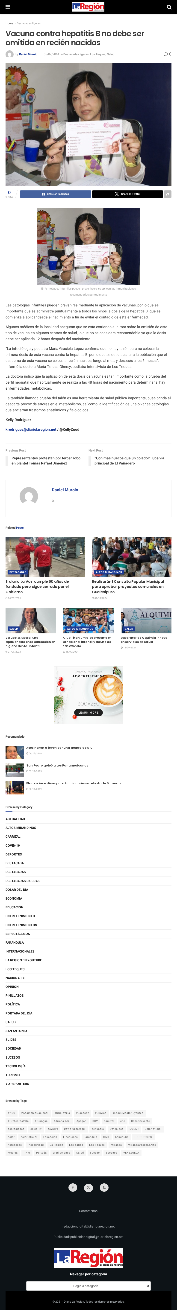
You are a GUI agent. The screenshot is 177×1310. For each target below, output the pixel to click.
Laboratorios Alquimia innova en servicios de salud (144, 639)
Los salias (76, 1145)
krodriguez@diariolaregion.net (31, 429)
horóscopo (15, 1145)
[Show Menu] (8, 7)
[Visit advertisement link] (88, 695)
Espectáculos (18, 933)
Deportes (14, 854)
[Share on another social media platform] (167, 194)
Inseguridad (36, 1145)
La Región (56, 1145)
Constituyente (140, 1121)
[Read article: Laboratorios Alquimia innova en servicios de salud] (146, 620)
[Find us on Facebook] (72, 1187)
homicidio (122, 1137)
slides (11, 1039)
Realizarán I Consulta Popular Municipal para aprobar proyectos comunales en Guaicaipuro (128, 587)
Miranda (116, 1145)
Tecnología (16, 1066)
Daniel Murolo (28, 54)
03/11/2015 (35, 771)
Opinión (12, 986)
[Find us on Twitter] (88, 1188)
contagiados (16, 1129)
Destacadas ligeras (29, 23)
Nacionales (15, 978)
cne (122, 1121)
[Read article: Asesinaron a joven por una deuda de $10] (15, 752)
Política (13, 1004)
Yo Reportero (17, 1083)
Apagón (81, 1121)
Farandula (15, 942)
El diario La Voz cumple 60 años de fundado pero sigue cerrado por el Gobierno (37, 587)
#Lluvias (100, 1113)
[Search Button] (169, 6)
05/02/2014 (51, 54)
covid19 (53, 1129)
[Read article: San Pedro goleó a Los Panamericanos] (15, 770)
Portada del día (19, 1013)
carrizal (109, 1121)
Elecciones (70, 1137)
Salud (110, 54)
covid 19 (36, 1129)
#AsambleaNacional (34, 1113)
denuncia (98, 1129)
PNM (27, 1153)
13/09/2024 (129, 647)
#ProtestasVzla (18, 1121)
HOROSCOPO (143, 1137)
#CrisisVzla (62, 1113)
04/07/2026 (14, 598)
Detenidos (117, 1129)
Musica (13, 1153)
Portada (41, 1153)
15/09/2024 (72, 651)
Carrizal (13, 836)
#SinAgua (41, 1121)
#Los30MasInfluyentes (127, 1113)
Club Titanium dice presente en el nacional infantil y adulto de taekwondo (87, 641)
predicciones (61, 1153)
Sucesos (13, 1057)
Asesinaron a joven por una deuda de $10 (59, 747)
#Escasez (82, 1113)
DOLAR (134, 1129)
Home (9, 23)
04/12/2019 (35, 753)
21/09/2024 (14, 651)
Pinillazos (15, 995)
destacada (15, 863)
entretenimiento (20, 916)
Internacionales (20, 951)
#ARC (11, 1113)
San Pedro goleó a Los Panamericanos (57, 765)
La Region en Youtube (24, 960)
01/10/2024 (100, 598)
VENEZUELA (131, 1153)
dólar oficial (29, 1137)
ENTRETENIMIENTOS (21, 925)
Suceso (95, 1153)
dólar (11, 1137)
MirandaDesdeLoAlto (142, 1145)
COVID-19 (13, 845)
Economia (14, 898)
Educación (14, 907)
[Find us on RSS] (104, 1187)
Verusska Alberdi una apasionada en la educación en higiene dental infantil (30, 641)
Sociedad (13, 1048)
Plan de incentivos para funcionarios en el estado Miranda (73, 783)
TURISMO (13, 1075)
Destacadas (18, 572)
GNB (106, 1137)
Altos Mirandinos (109, 572)
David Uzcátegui (75, 1129)
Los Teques (98, 54)
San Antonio (16, 1031)
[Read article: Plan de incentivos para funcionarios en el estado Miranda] (15, 787)
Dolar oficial (153, 1129)
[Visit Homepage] (88, 7)
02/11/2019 (35, 789)
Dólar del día (17, 889)
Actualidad (15, 819)
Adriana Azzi (62, 1121)
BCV (95, 1121)
